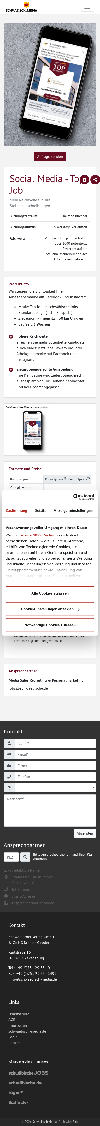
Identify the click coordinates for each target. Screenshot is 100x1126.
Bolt (75, 1122)
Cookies (14, 1042)
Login (13, 1037)
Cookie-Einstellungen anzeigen (47, 609)
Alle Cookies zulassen (50, 593)
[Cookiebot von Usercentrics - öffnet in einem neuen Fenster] (73, 497)
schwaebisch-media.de (27, 1031)
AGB (11, 1019)
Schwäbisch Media (44, 1122)
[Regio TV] (50, 1093)
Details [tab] (40, 510)
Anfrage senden (50, 156)
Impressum (17, 1025)
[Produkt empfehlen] (95, 179)
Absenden (85, 833)
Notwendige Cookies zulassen (50, 625)
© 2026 (27, 1122)
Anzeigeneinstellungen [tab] (73, 510)
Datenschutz (18, 1013)
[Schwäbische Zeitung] (50, 1083)
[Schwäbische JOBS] (50, 1073)
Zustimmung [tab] (16, 510)
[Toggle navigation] (87, 7)
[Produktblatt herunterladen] (84, 179)
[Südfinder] (50, 1102)
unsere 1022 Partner (38, 535)
